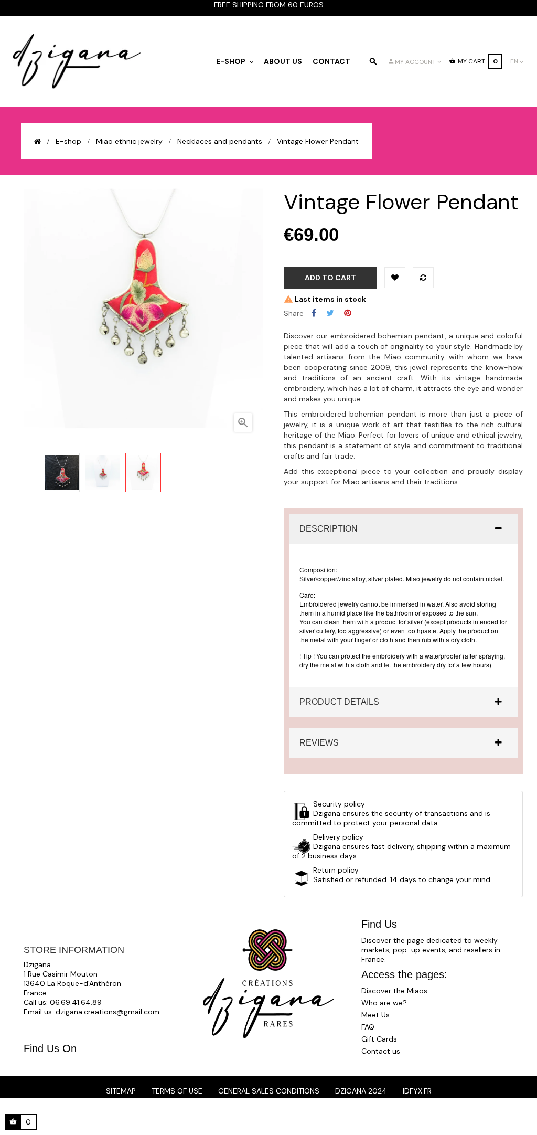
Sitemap (121, 1091)
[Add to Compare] (423, 277)
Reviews (319, 742)
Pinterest (347, 313)
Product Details (339, 701)
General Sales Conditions (268, 1091)
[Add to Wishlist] (394, 277)
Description (328, 528)
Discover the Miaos (394, 990)
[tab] (403, 529)
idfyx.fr (417, 1091)
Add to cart (330, 277)
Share (314, 313)
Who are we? (384, 1002)
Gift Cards (379, 1039)
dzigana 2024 (361, 1091)
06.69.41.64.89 (76, 1002)
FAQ (367, 1027)
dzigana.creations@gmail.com (107, 1011)
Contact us (380, 1051)
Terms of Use (177, 1091)
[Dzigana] (77, 61)
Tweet (330, 313)
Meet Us (375, 1015)
